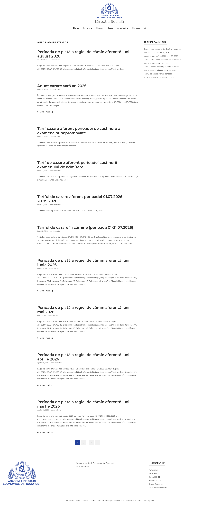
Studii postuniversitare (158, 487)
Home (76, 28)
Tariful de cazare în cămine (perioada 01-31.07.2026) (85, 227)
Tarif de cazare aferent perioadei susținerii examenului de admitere (77, 164)
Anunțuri (121, 28)
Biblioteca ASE (155, 480)
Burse (110, 28)
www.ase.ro (153, 470)
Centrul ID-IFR (154, 477)
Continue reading (45, 112)
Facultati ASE (154, 473)
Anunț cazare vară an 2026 (62, 86)
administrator (54, 60)
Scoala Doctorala (156, 484)
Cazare (86, 28)
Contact (136, 28)
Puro (152, 500)
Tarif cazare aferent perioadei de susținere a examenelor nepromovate (78, 130)
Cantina (100, 28)
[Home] (109, 11)
